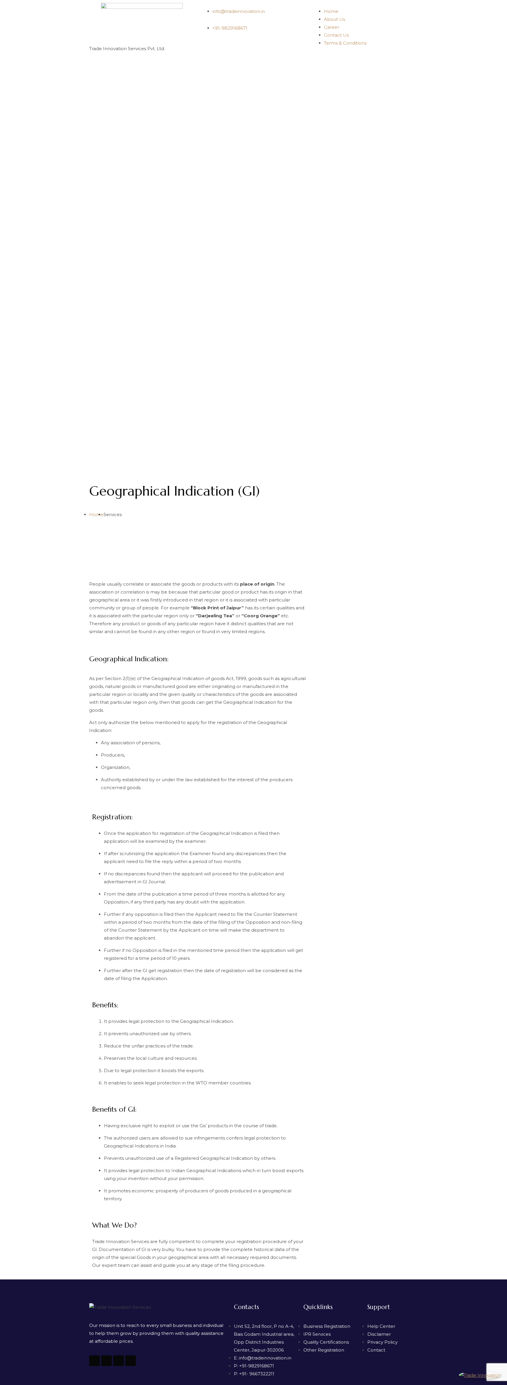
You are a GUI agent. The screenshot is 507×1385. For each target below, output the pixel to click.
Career (331, 27)
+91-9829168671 (229, 28)
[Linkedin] (106, 1360)
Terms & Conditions (345, 43)
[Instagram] (118, 1360)
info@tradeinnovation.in (238, 11)
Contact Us (336, 35)
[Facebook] (130, 1360)
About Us (334, 19)
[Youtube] (94, 1360)
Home (331, 11)
